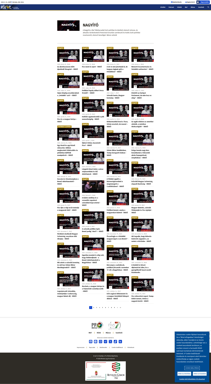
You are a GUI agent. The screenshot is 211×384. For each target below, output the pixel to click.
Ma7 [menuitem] (186, 7)
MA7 (90, 333)
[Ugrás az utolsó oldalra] (120, 307)
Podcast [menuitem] (171, 7)
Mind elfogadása (200, 374)
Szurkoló (119, 333)
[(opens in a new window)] (90, 341)
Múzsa (108, 333)
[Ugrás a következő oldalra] (117, 307)
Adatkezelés (103, 347)
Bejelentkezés (177, 2)
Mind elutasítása (184, 374)
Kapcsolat (92, 347)
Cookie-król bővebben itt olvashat (192, 379)
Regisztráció (191, 2)
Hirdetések (130, 347)
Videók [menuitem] (179, 7)
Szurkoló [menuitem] (201, 7)
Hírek (99, 333)
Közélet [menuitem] (162, 7)
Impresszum (80, 347)
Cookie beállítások (117, 347)
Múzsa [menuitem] (193, 7)
